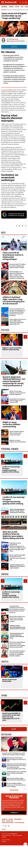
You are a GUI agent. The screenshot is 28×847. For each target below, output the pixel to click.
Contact (4, 841)
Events (3, 821)
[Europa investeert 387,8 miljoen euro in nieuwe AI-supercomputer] (5, 563)
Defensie (3, 249)
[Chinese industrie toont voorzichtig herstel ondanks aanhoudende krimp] (5, 632)
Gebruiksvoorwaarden (8, 822)
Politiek (17, 6)
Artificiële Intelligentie (6, 395)
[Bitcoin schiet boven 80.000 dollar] (12, 666)
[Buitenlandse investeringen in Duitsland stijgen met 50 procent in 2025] (5, 397)
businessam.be (14, 39)
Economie (11, 6)
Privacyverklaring (19, 822)
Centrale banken (5, 294)
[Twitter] (6, 825)
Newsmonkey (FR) (17, 835)
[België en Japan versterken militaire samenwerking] (14, 406)
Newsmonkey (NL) (6, 835)
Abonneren (4, 819)
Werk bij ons (9, 821)
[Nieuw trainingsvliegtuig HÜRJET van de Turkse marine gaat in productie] (5, 508)
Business (4, 436)
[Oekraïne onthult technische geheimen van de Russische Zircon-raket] (5, 624)
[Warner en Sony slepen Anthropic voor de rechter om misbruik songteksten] (5, 389)
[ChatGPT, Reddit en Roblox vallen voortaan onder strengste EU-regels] (5, 430)
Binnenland (4, 560)
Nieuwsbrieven (18, 819)
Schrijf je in (14, 812)
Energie (3, 494)
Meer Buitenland (18, 789)
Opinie (3, 710)
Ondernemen (4, 6)
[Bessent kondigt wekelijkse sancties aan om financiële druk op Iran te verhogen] (4, 783)
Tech (22, 6)
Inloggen (10, 819)
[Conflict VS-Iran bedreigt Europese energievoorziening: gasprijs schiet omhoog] (14, 481)
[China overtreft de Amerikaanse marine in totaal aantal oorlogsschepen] (14, 237)
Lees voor (14, 46)
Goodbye (4, 837)
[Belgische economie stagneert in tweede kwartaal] (5, 438)
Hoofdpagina (3, 9)
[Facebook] (3, 825)
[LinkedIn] (8, 825)
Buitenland (4, 36)
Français (4, 829)
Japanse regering (8, 90)
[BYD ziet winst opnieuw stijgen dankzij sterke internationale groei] (4, 777)
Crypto (3, 676)
